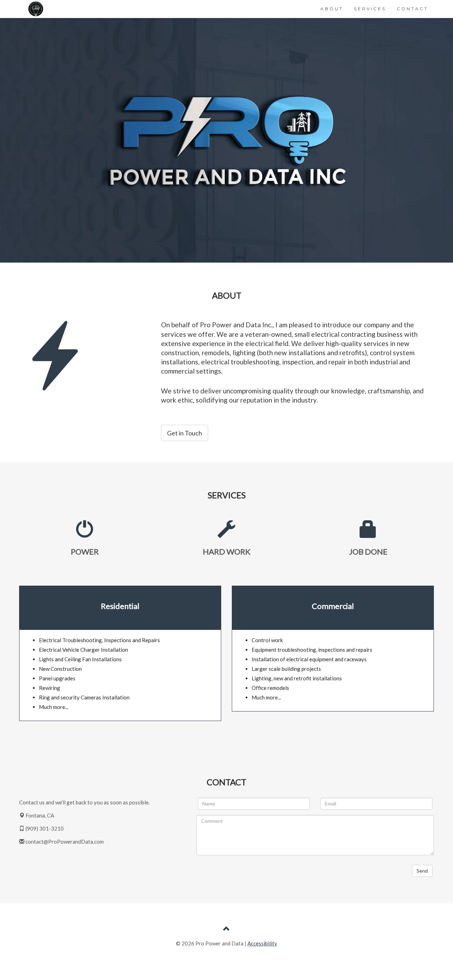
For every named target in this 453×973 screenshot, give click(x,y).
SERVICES (370, 8)
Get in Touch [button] (184, 433)
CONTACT (412, 8)
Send (422, 871)
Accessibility (262, 943)
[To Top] (226, 929)
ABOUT (331, 8)
